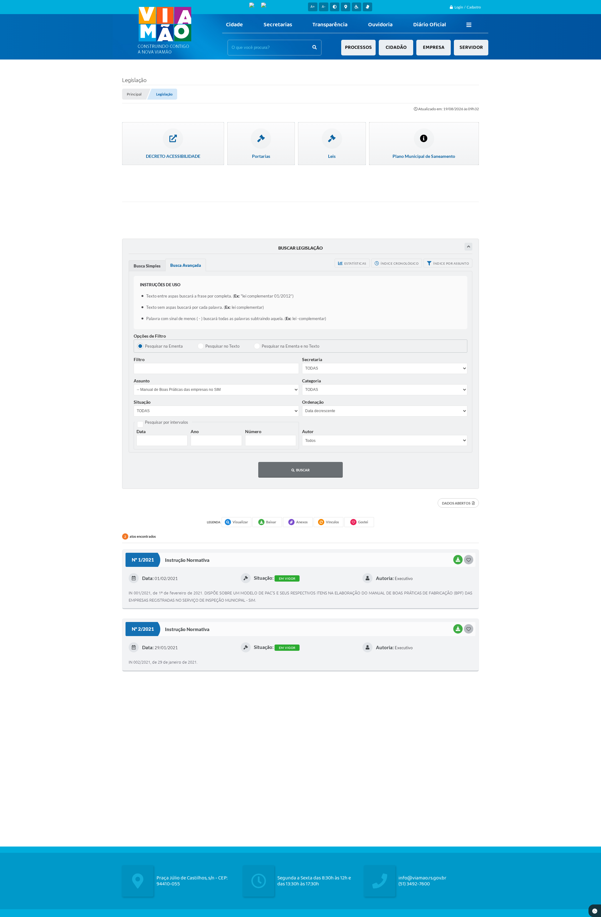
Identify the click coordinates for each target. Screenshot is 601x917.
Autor (308, 431)
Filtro (139, 359)
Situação (142, 402)
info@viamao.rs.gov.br (422, 878)
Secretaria (312, 359)
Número (253, 431)
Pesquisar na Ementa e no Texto (290, 346)
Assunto (142, 380)
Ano (195, 431)
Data (141, 431)
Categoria (311, 380)
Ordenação (313, 402)
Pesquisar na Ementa (164, 346)
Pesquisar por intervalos (166, 422)
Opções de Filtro (150, 336)
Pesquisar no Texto (222, 346)
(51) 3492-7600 (414, 884)
